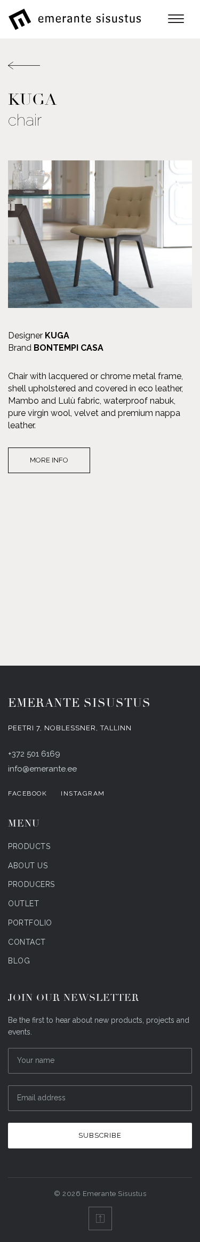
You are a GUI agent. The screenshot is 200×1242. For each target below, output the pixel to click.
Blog (19, 960)
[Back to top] (100, 1218)
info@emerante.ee (42, 769)
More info (49, 460)
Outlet (23, 903)
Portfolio (30, 923)
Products (29, 846)
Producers (31, 884)
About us (27, 865)
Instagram (83, 793)
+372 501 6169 (34, 754)
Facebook (27, 793)
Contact (27, 942)
